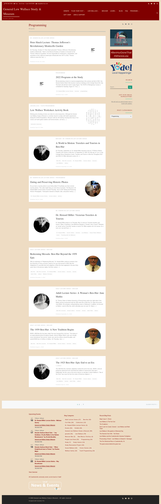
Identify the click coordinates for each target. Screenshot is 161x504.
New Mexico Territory (85, 436)
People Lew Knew (72, 439)
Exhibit (78, 428)
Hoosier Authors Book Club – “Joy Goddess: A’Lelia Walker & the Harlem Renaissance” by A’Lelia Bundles (47, 435)
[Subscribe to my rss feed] (148, 4)
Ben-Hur (87, 419)
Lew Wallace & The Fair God (107, 421)
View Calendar (33, 472)
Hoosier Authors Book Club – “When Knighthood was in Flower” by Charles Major (47, 449)
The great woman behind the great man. (110, 444)
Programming (86, 439)
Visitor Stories (86, 448)
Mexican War (70, 436)
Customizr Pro (40, 500)
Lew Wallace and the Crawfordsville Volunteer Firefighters (115, 436)
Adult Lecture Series (73, 419)
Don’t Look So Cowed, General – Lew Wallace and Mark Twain (115, 427)
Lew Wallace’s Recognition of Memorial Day (111, 431)
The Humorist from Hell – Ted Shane (109, 433)
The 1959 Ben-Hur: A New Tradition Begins (52, 329)
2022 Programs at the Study (69, 77)
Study (68, 442)
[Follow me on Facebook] (154, 4)
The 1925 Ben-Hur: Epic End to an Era (75, 362)
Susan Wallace (71, 448)
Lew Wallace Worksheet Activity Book (49, 110)
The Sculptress (104, 424)
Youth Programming (87, 450)
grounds (69, 433)
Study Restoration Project (74, 445)
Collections (81, 422)
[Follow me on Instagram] (157, 4)
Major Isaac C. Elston (105, 419)
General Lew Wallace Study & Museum (45, 425)
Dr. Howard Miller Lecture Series (76, 425)
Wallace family (71, 450)
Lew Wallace (80, 433)
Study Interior (79, 442)
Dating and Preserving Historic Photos (49, 182)
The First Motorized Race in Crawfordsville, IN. (112, 441)
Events (68, 428)
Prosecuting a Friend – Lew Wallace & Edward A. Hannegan (116, 439)
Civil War (69, 422)
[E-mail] (151, 4)
